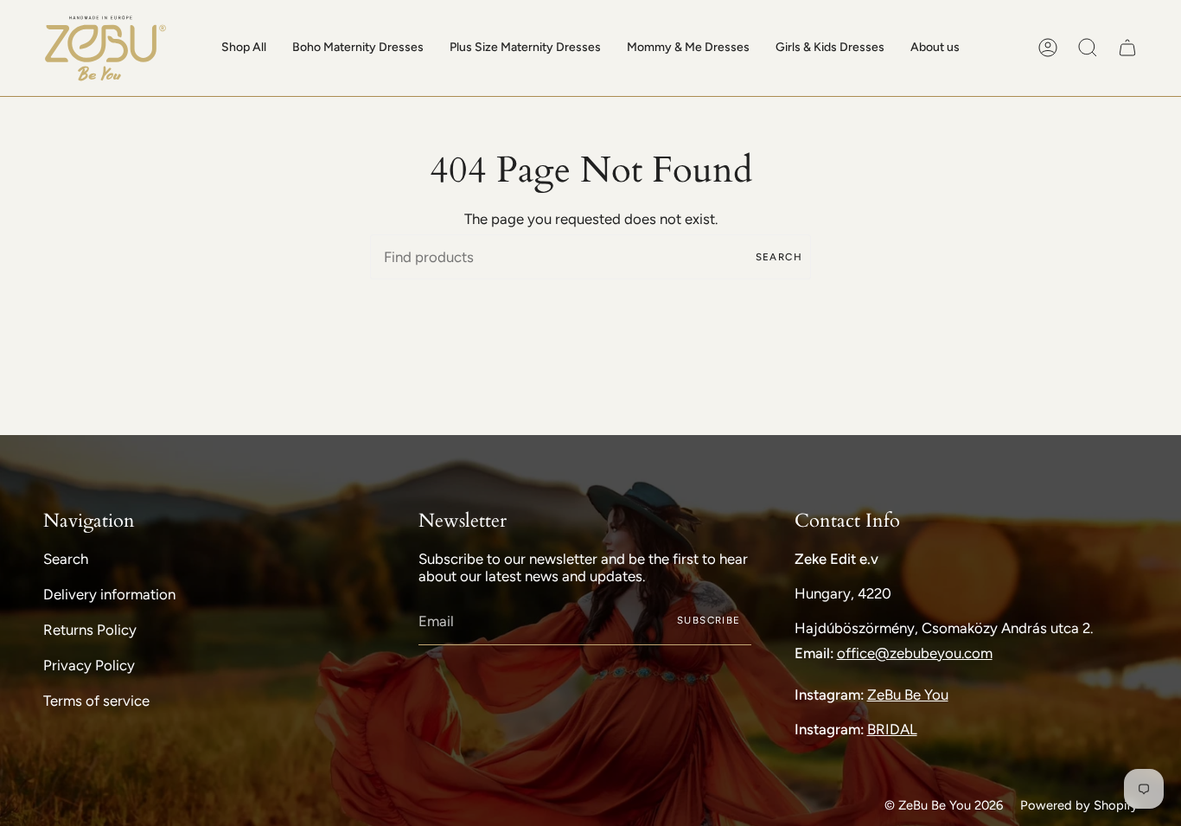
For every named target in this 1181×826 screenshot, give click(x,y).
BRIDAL (892, 729)
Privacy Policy (89, 665)
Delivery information (109, 594)
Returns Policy (90, 629)
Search (779, 257)
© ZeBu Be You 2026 (943, 805)
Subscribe (708, 620)
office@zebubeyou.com (915, 653)
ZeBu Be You (907, 694)
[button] (243, 48)
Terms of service (96, 700)
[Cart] (1127, 48)
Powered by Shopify (1079, 805)
